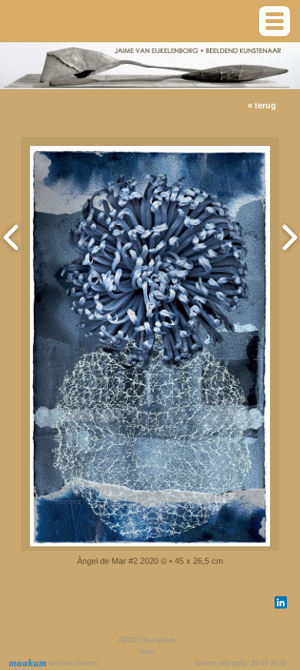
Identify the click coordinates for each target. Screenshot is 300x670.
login (147, 651)
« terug (262, 105)
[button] (274, 21)
